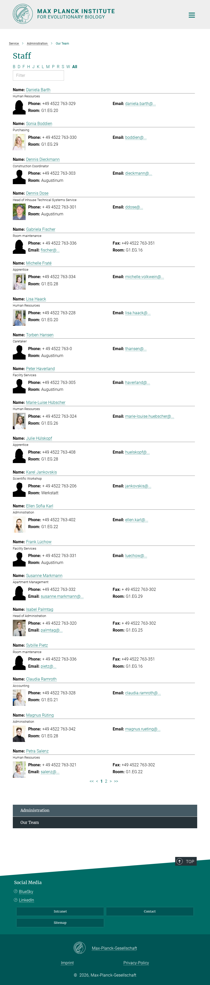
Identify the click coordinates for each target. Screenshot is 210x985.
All (74, 66)
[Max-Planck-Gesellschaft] (82, 948)
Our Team (29, 822)
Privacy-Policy (136, 962)
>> (116, 781)
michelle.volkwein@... (144, 276)
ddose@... (134, 207)
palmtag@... (52, 630)
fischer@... (50, 250)
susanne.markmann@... (62, 596)
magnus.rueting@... (143, 729)
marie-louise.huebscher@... (149, 416)
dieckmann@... (138, 173)
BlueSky (26, 891)
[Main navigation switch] (192, 15)
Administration (34, 810)
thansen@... (136, 348)
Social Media (28, 882)
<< (92, 781)
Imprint (67, 962)
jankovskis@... (138, 486)
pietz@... (48, 666)
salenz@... (50, 771)
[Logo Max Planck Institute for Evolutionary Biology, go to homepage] (96, 14)
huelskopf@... (137, 452)
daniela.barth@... (140, 103)
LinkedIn (26, 900)
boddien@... (136, 137)
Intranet (60, 911)
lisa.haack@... (138, 312)
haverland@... (137, 382)
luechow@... (136, 555)
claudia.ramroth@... (143, 692)
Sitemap (60, 923)
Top (190, 861)
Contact (150, 911)
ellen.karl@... (136, 519)
